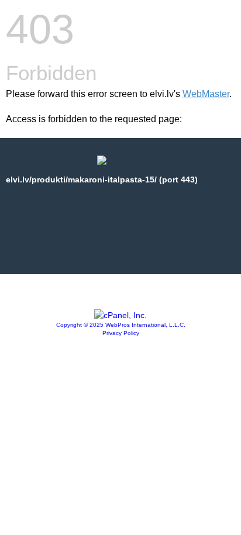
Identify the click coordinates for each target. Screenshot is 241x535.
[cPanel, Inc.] (120, 315)
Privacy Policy (120, 333)
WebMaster (206, 94)
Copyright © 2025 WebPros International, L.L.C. (120, 325)
